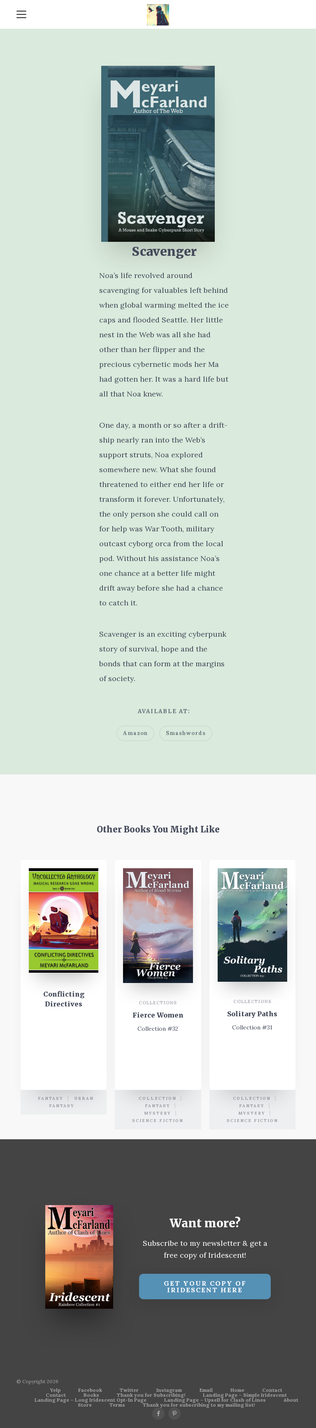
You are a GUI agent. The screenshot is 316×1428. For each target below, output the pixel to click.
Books (91, 1395)
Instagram (169, 1390)
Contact (272, 1390)
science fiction (158, 1120)
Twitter (129, 1390)
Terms (117, 1404)
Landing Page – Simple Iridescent (245, 1395)
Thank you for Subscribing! (151, 1395)
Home (237, 1390)
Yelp (55, 1390)
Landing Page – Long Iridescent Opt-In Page (90, 1400)
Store (85, 1404)
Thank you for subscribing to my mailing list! (199, 1404)
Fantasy (50, 1098)
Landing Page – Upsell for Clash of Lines (215, 1400)
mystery (157, 1113)
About (290, 1400)
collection (158, 1098)
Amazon (135, 733)
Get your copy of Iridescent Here (205, 1286)
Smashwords (186, 733)
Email (206, 1390)
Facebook (90, 1390)
